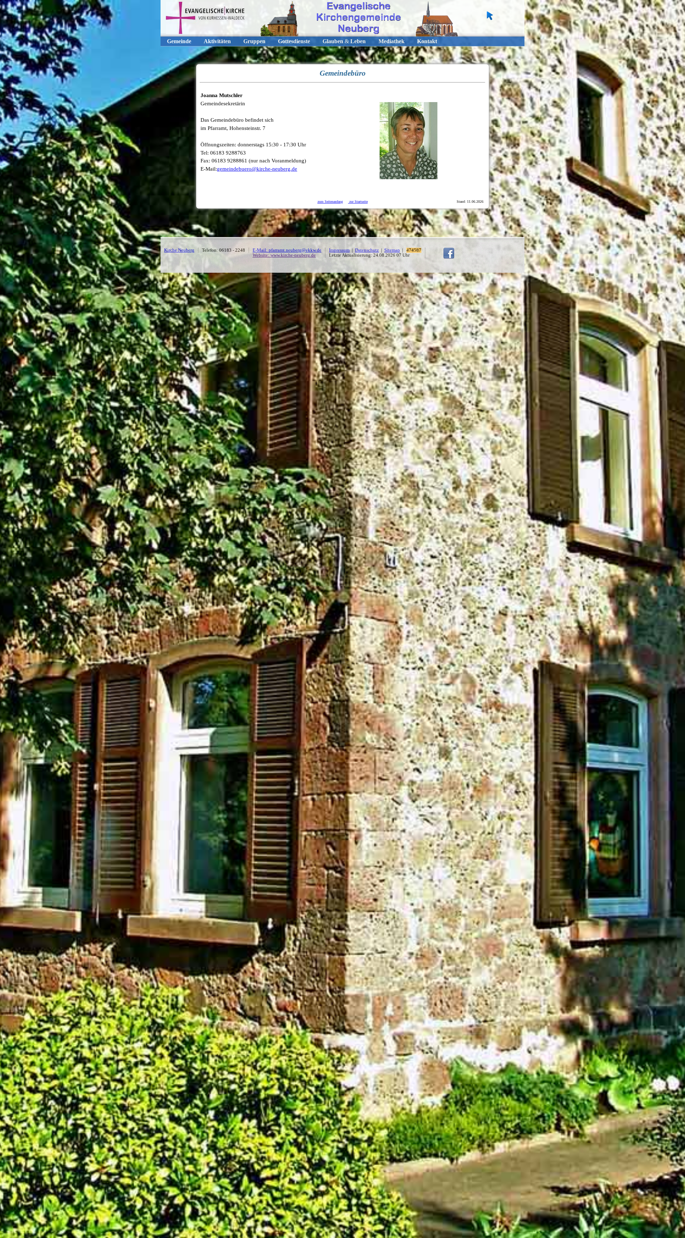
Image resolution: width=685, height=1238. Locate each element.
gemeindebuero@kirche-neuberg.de (257, 169)
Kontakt (427, 41)
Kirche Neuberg (179, 250)
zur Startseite (358, 201)
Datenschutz (367, 250)
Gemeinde (179, 41)
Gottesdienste (294, 41)
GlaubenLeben (344, 41)
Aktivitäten (217, 41)
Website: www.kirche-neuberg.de (284, 255)
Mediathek (392, 41)
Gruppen (254, 41)
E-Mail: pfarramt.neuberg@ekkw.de (287, 250)
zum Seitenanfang (330, 201)
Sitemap (392, 250)
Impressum (339, 250)
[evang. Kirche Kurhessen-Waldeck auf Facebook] (449, 257)
